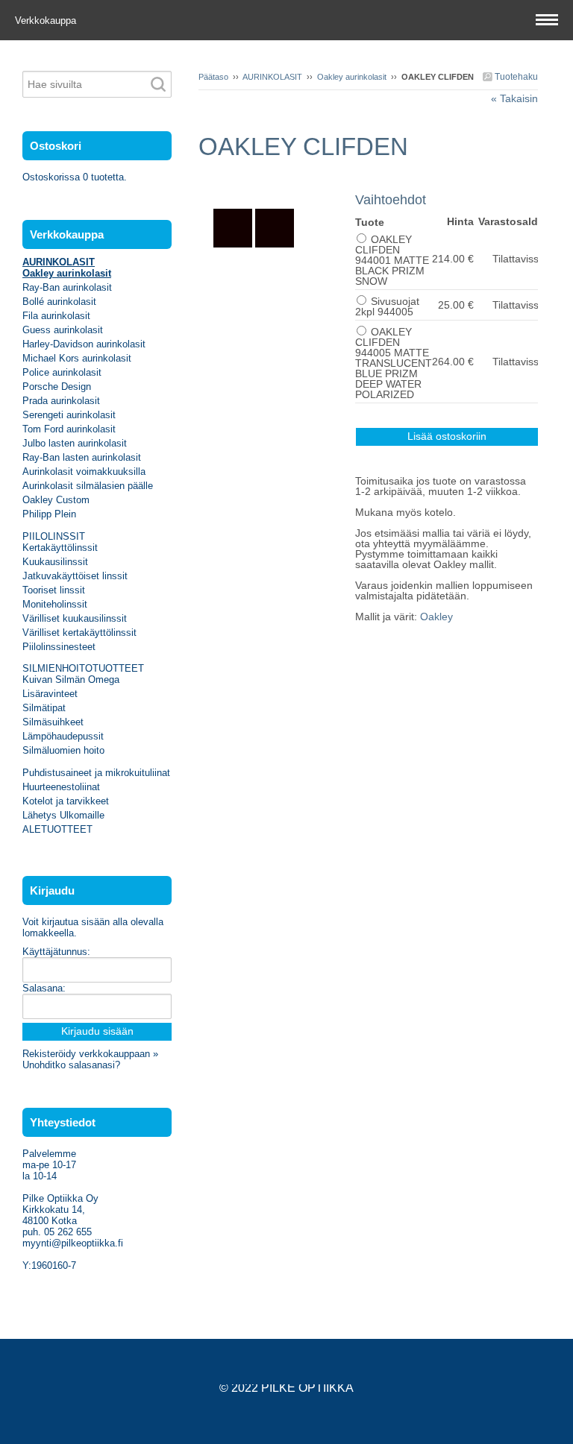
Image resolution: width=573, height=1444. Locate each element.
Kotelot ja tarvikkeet (65, 801)
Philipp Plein (49, 514)
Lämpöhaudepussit (63, 736)
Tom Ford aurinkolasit (69, 429)
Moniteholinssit (54, 604)
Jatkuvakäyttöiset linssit (75, 575)
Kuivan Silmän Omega (70, 679)
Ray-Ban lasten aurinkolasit (81, 457)
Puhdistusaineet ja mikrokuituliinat (96, 772)
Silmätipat (44, 707)
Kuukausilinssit (55, 561)
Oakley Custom (56, 499)
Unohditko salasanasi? (71, 1065)
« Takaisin (514, 98)
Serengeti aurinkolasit (69, 414)
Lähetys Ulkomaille (63, 815)
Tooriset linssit (53, 590)
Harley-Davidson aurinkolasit (83, 344)
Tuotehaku (515, 77)
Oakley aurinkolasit (351, 76)
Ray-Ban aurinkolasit (67, 287)
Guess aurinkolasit (62, 329)
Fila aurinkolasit (56, 315)
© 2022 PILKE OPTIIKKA (286, 1387)
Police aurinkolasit (61, 372)
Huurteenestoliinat (61, 786)
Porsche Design (56, 386)
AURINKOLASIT (272, 76)
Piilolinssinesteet (59, 646)
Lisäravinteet (50, 693)
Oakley (436, 616)
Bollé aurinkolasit (59, 301)
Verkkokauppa (47, 20)
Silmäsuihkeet (53, 722)
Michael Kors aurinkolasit (76, 358)
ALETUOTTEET (57, 829)
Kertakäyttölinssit (60, 547)
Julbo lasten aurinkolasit (74, 443)
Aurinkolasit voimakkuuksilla (83, 471)
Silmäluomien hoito (63, 750)
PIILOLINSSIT (53, 536)
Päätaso (213, 76)
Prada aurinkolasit (61, 400)
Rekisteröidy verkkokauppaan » (90, 1053)
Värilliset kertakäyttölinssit (79, 632)
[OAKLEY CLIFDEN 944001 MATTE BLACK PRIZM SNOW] (276, 184)
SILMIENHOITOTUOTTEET (83, 668)
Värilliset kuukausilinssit (74, 618)
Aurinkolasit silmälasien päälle (87, 485)
